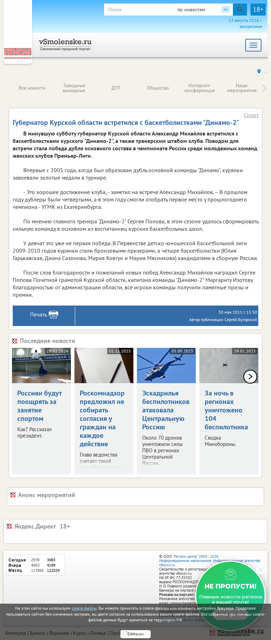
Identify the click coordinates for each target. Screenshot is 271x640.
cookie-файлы (84, 608)
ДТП (116, 88)
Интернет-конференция (200, 87)
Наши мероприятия (242, 87)
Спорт (251, 115)
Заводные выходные (74, 87)
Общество (158, 88)
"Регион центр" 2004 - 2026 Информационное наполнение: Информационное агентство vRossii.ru (209, 560)
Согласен (135, 633)
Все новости (32, 88)
